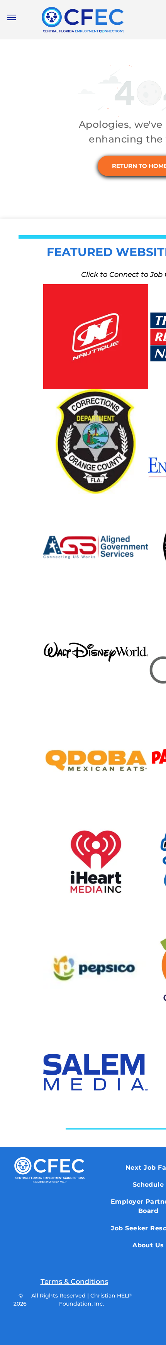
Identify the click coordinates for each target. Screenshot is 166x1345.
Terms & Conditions (74, 1281)
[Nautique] (95, 336)
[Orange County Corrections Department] (95, 441)
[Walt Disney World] (95, 651)
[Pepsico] (95, 966)
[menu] (11, 17)
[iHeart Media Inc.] (95, 861)
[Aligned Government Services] (95, 546)
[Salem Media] (95, 1072)
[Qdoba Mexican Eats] (95, 756)
